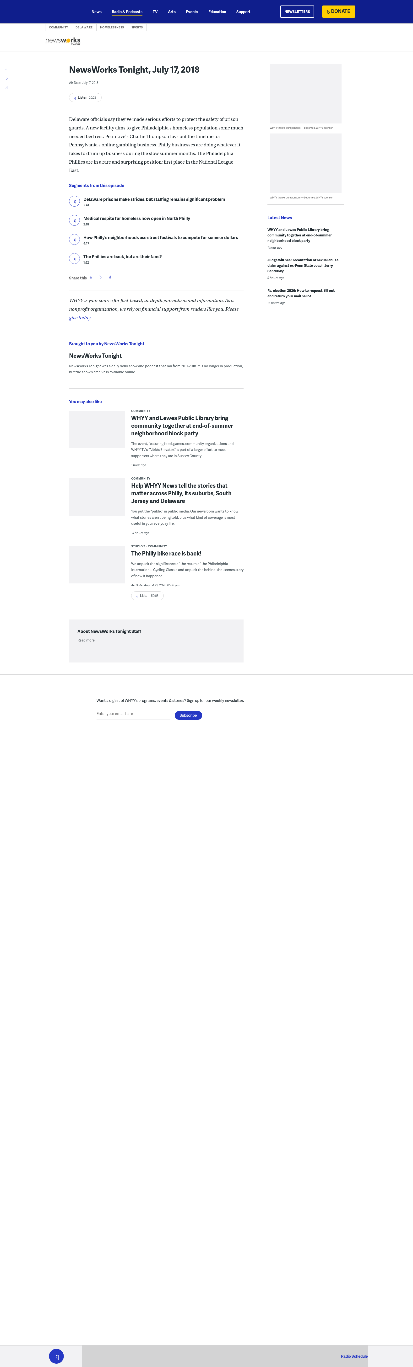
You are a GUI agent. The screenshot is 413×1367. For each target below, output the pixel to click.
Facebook (91, 277)
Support (243, 11)
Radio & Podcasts (127, 11)
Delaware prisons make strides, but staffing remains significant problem (154, 199)
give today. (80, 318)
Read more (86, 640)
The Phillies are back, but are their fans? (122, 256)
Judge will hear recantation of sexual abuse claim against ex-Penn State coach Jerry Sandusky (302, 265)
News (97, 11)
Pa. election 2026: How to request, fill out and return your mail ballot (301, 293)
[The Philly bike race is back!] (97, 568)
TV (155, 11)
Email (110, 277)
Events (192, 11)
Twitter (100, 277)
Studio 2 (138, 546)
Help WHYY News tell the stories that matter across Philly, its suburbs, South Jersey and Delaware (181, 493)
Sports (137, 27)
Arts (172, 11)
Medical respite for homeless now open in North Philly (136, 218)
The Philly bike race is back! (166, 553)
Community (58, 27)
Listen (74, 201)
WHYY (62, 11)
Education (217, 11)
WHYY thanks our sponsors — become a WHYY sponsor (301, 127)
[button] (56, 1356)
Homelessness (112, 27)
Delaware (84, 27)
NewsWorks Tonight (95, 355)
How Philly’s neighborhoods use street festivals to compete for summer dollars (160, 237)
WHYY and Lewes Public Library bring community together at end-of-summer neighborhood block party (182, 425)
